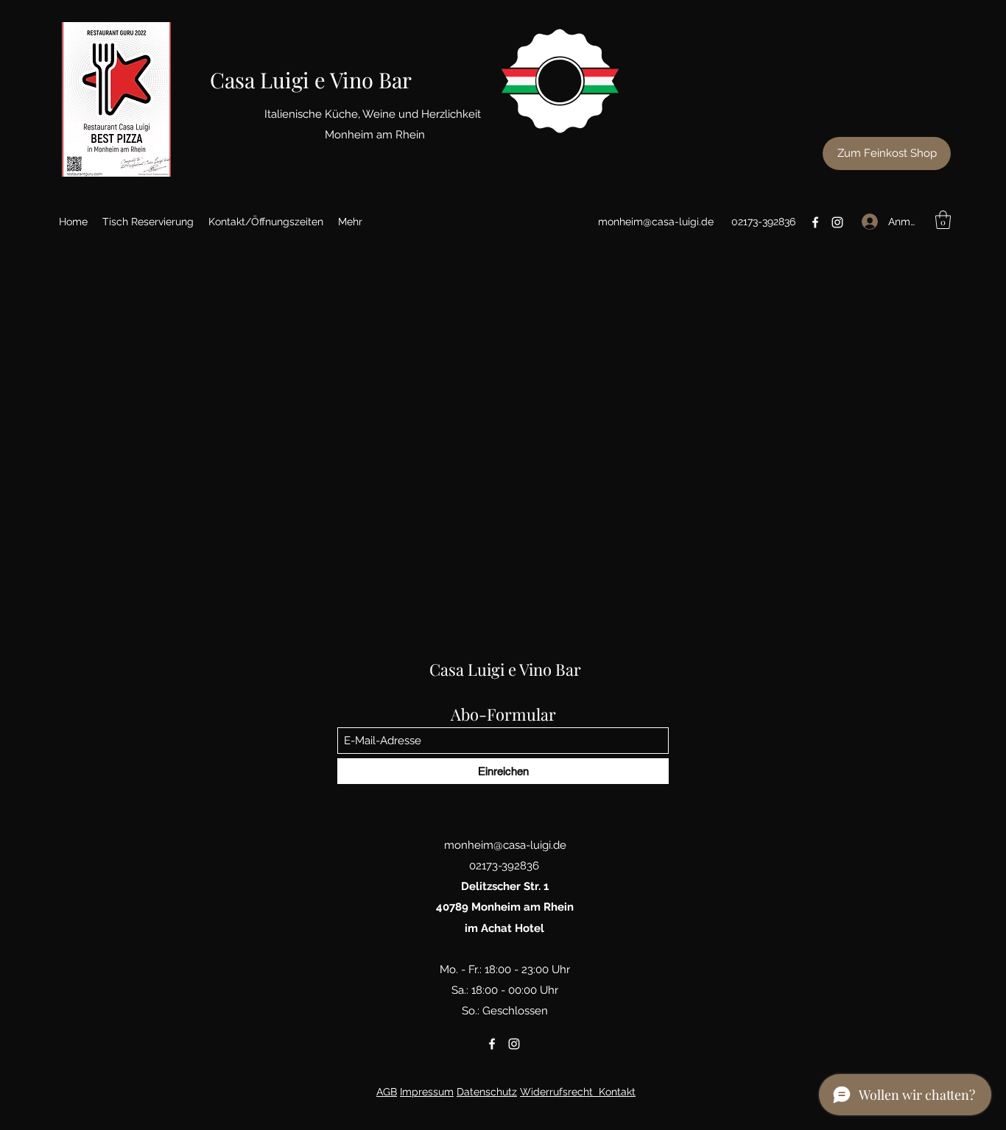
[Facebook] (815, 222)
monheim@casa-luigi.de (656, 221)
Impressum (427, 1092)
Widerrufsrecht (556, 1092)
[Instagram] (837, 222)
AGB (386, 1092)
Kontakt (617, 1092)
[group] (505, 294)
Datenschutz (487, 1092)
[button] (943, 220)
